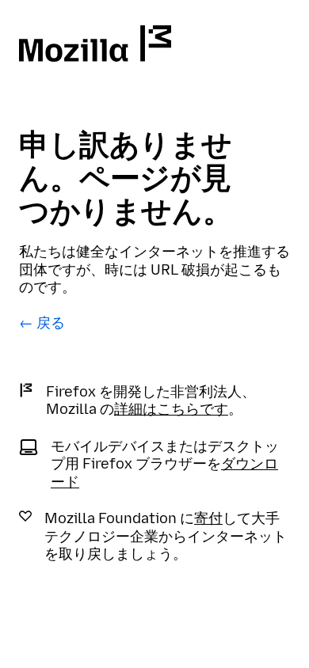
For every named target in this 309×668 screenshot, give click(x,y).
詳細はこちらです (171, 409)
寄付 (208, 518)
